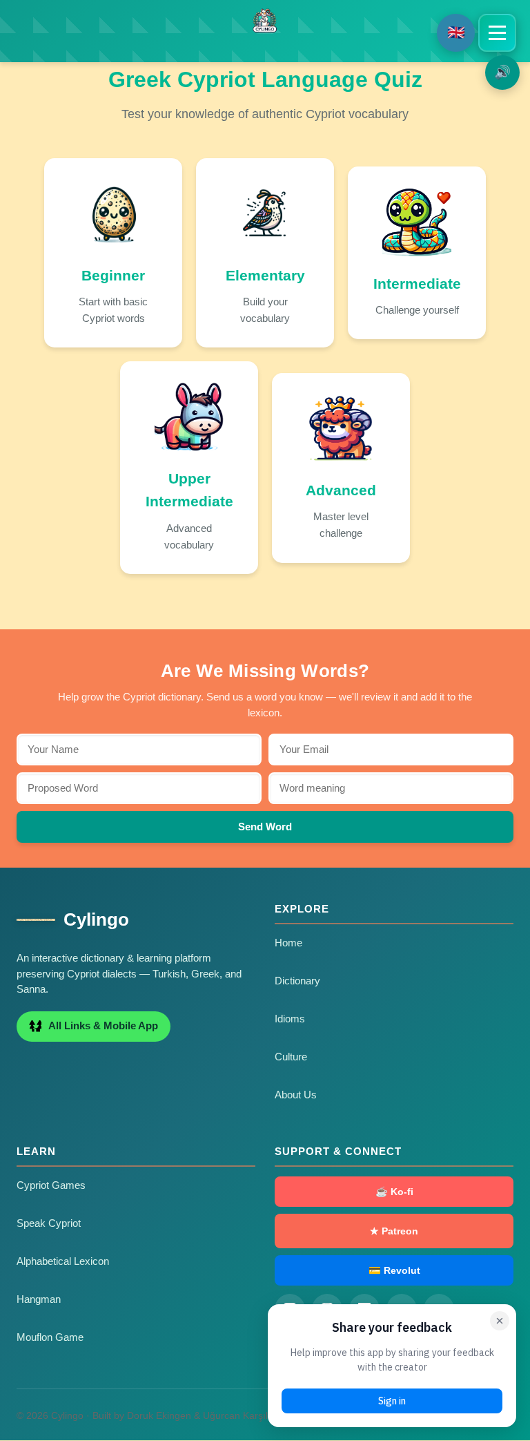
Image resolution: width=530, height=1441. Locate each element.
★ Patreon (394, 1231)
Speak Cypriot (49, 1223)
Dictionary (297, 980)
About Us (296, 1094)
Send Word (265, 826)
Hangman (39, 1299)
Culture (291, 1056)
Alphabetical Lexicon (63, 1261)
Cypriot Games (51, 1185)
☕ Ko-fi (394, 1191)
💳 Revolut (394, 1270)
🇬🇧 (456, 32)
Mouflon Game (50, 1337)
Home (288, 942)
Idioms (290, 1018)
